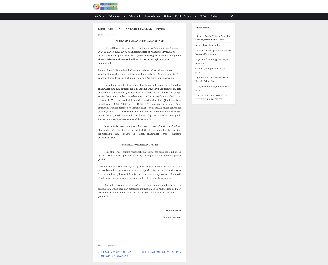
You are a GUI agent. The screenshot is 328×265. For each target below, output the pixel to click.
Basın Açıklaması (108, 245)
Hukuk (167, 16)
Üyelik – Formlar (183, 16)
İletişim (214, 16)
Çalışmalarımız (152, 16)
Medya (203, 16)
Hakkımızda (115, 16)
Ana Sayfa (99, 16)
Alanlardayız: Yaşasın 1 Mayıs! (210, 45)
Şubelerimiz (135, 16)
